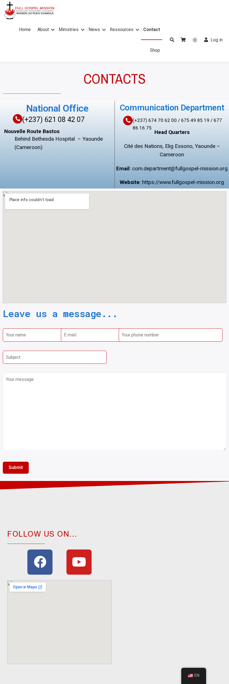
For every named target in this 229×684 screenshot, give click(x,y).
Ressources (121, 29)
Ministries (68, 29)
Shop (155, 50)
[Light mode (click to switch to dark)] (194, 40)
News (94, 29)
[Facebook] (40, 562)
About (43, 29)
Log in (217, 40)
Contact (151, 29)
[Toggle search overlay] (172, 40)
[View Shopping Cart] (183, 40)
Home (25, 29)
